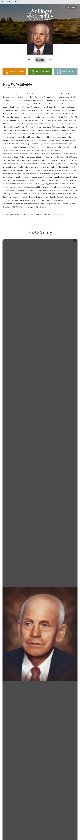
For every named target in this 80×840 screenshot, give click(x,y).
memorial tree (27, 214)
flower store (59, 214)
